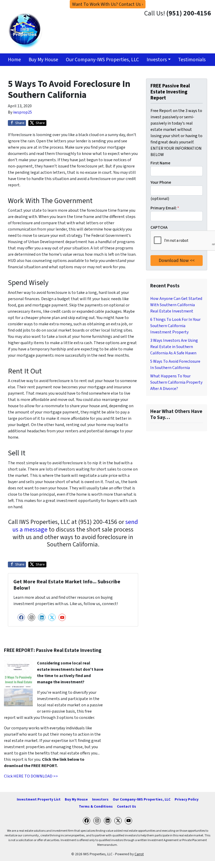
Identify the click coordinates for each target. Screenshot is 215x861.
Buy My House (43, 59)
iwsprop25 (22, 112)
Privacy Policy (186, 799)
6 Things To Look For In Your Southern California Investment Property (175, 326)
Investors (157, 59)
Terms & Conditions (96, 806)
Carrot (139, 854)
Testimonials (192, 59)
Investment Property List (39, 799)
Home (14, 59)
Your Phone (160, 182)
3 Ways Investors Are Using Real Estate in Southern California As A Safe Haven (174, 347)
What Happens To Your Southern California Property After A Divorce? (176, 382)
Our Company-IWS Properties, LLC (102, 59)
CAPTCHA (159, 227)
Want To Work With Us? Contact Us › (107, 4)
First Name (160, 163)
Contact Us (126, 806)
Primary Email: (164, 208)
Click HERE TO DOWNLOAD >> (31, 776)
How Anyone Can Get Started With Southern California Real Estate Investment (176, 305)
